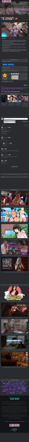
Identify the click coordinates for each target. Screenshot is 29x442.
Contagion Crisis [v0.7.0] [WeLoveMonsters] (14, 317)
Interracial (7, 388)
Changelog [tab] (10, 38)
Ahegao (5, 87)
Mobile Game (14, 389)
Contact (18, 397)
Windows (18, 91)
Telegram (17, 398)
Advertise (13, 397)
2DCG (3, 381)
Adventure (13, 381)
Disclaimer (12, 421)
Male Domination (15, 388)
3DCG (3, 87)
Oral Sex (23, 389)
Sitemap (14, 430)
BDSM (9, 87)
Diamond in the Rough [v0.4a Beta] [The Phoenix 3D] (11, 104)
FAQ (16, 397)
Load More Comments (14, 166)
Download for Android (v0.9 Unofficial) (9, 70)
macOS (13, 91)
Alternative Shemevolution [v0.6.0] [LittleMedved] (14, 206)
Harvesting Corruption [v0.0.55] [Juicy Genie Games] (14, 334)
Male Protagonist (22, 388)
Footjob (9, 386)
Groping (15, 386)
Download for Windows (6, 61)
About (10, 397)
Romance (4, 391)
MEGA (5, 64)
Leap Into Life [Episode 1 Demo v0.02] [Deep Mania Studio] (14, 272)
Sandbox (14, 391)
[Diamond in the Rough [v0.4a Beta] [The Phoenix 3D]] (11, 98)
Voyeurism (20, 392)
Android (8, 91)
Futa (11, 386)
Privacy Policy (17, 421)
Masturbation (5, 389)
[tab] (14, 61)
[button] (23, 7)
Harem (26, 386)
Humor (24, 87)
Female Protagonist (5, 386)
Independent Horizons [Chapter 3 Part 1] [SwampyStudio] (14, 350)
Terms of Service (7, 421)
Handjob (22, 386)
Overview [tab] (3, 38)
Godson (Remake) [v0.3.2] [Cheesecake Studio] (14, 301)
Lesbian (10, 388)
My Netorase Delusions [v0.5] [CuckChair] (14, 239)
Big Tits (8, 383)
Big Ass (4, 383)
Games (6, 91)
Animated (22, 382)
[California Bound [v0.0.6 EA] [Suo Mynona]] (4, 98)
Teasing (24, 391)
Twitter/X (12, 398)
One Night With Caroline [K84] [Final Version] (18, 104)
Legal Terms (22, 421)
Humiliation (21, 87)
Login (2, 116)
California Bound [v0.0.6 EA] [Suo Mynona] (3, 104)
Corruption (15, 87)
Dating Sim (25, 383)
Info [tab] (6, 38)
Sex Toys (21, 391)
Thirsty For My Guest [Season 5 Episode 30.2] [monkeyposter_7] (14, 255)
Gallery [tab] (14, 38)
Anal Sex (7, 87)
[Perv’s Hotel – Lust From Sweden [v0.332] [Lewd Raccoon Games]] (25, 98)
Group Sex (18, 386)
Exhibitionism (18, 87)
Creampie (20, 383)
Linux (11, 91)
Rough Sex (8, 391)
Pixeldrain (11, 64)
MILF (10, 389)
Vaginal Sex (12, 393)
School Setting (17, 391)
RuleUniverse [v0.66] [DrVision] (14, 222)
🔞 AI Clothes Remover (14, 174)
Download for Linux (6, 68)
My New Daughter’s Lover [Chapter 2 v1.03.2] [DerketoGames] (14, 367)
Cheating (12, 87)
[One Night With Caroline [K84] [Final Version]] (18, 98)
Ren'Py (15, 91)
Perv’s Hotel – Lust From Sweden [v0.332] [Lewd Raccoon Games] (25, 104)
